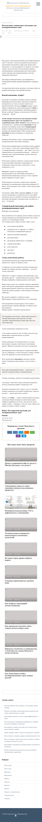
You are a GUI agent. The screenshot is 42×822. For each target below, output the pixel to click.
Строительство (9, 795)
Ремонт (6, 788)
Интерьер (7, 772)
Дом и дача (8, 765)
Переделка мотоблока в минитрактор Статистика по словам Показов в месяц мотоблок (21, 651)
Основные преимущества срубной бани (19, 582)
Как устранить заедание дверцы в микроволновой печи (22, 736)
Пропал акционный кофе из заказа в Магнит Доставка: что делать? (20, 464)
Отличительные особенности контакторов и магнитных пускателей (17, 535)
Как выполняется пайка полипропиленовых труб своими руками (19, 675)
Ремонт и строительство (12, 792)
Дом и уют (7, 768)
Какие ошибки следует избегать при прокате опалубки (21, 732)
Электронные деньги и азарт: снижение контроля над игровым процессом (19, 488)
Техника (7, 798)
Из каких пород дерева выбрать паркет (18, 559)
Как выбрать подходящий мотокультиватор (16, 604)
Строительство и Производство (18, 6)
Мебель (6, 778)
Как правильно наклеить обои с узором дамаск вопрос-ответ (18, 627)
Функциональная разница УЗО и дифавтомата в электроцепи (19, 512)
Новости (7, 782)
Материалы (8, 775)
